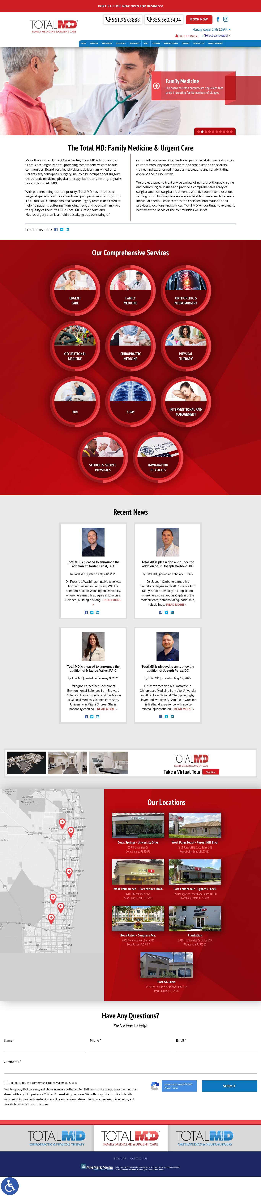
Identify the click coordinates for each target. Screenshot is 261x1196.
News (145, 43)
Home (83, 43)
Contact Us (198, 43)
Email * (181, 1040)
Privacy (168, 1088)
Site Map (120, 1158)
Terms (175, 1088)
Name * (9, 1040)
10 (231, 131)
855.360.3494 (166, 19)
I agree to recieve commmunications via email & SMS (43, 1083)
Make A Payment (215, 43)
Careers (185, 43)
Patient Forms (171, 43)
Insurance (134, 43)
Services (94, 43)
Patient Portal (189, 36)
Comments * (12, 1061)
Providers (107, 43)
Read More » (176, 604)
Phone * (95, 1040)
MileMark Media (157, 1170)
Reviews (156, 43)
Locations (121, 43)
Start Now (211, 772)
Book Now (199, 19)
